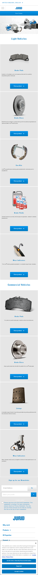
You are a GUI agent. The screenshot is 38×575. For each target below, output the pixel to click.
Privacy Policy (9, 557)
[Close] (36, 543)
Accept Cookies (19, 571)
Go (32, 488)
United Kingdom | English (11, 2)
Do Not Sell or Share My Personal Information (19, 560)
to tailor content (20, 500)
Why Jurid (6, 525)
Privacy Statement (20, 506)
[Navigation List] (2, 8)
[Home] (19, 8)
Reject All (19, 566)
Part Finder (19, 13)
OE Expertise (7, 535)
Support (5, 540)
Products (6, 530)
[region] (19, 558)
